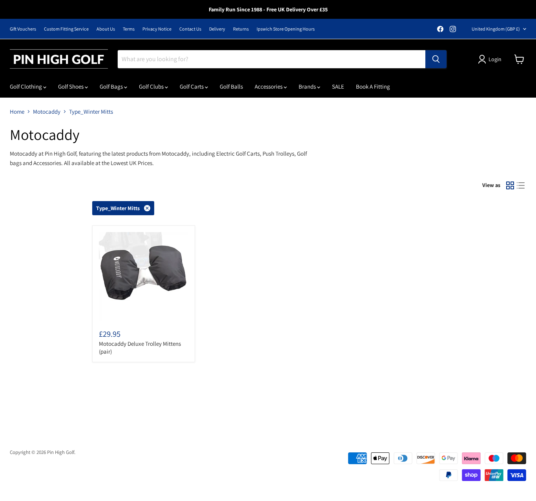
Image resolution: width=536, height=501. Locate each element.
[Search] (436, 59)
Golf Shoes (71, 86)
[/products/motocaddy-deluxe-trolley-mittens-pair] (143, 276)
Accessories (269, 86)
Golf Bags (112, 86)
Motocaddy (46, 111)
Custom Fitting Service (66, 29)
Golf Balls (231, 86)
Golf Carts (192, 86)
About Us (106, 29)
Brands (308, 86)
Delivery (217, 29)
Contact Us (190, 29)
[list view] (521, 185)
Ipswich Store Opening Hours (286, 29)
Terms (129, 29)
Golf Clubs (152, 86)
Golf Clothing (26, 86)
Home (17, 111)
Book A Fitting (373, 86)
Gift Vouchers (23, 29)
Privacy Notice (156, 29)
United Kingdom (496, 29)
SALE (338, 86)
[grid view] (510, 185)
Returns (241, 29)
